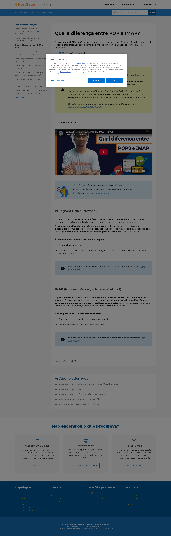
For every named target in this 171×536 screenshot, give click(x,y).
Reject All (96, 81)
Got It (114, 81)
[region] (86, 70)
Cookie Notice (55, 74)
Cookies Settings (56, 81)
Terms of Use (79, 63)
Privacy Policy (65, 72)
